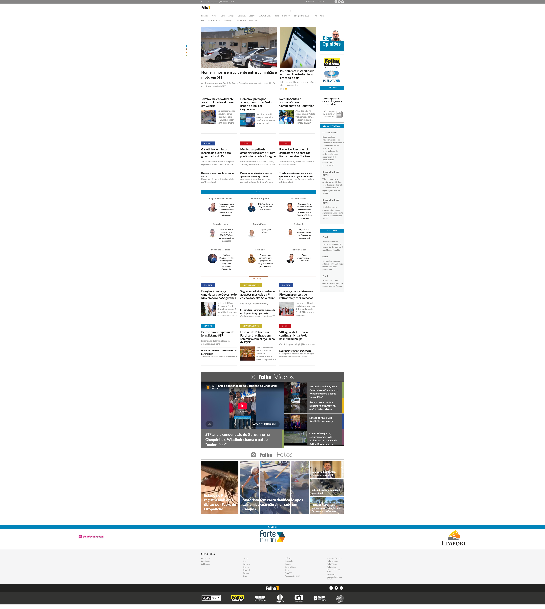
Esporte (252, 16)
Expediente (205, 561)
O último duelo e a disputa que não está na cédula (265, 207)
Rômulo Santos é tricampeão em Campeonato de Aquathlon (296, 102)
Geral (223, 16)
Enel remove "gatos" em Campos (295, 350)
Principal (204, 16)
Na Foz (245, 558)
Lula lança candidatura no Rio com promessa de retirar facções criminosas (296, 294)
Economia (242, 16)
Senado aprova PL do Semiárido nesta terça (321, 419)
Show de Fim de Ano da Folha (247, 21)
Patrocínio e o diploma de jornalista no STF (217, 333)
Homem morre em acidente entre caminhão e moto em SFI (239, 74)
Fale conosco (309, 2)
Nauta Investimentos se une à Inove (304, 258)
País (244, 561)
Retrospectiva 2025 (301, 16)
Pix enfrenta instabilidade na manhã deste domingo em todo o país (297, 74)
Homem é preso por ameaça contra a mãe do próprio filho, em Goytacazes (256, 104)
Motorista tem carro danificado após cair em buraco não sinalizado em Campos (272, 504)
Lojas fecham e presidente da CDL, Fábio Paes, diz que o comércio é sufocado (226, 235)
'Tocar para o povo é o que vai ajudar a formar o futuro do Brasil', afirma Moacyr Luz (226, 209)
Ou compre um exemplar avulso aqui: (328, 114)
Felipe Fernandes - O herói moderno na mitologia (218, 352)
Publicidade (205, 564)
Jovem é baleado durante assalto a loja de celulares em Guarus (217, 102)
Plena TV (286, 16)
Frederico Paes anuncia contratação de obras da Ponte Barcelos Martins (295, 153)
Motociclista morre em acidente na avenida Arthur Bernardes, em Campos (326, 507)
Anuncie (320, 2)
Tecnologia (228, 21)
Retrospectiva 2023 (334, 558)
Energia (246, 567)
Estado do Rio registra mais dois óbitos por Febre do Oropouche (220, 502)
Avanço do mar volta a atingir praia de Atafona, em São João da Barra (322, 406)
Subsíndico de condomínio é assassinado (326, 491)
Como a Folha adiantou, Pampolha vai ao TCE (324, 473)
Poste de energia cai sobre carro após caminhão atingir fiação (256, 174)
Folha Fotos (331, 567)
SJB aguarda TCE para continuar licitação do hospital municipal (293, 335)
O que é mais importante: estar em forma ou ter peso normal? (304, 233)
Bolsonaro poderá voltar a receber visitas (218, 174)
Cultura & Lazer (265, 16)
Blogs (277, 16)
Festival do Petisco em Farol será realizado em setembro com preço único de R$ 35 (257, 337)
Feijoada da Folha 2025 (210, 21)
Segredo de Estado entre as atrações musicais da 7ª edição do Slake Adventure (257, 294)
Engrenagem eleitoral (265, 230)
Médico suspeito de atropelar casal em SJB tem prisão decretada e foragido (258, 153)
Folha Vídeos (332, 564)
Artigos (231, 16)
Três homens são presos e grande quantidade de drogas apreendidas (296, 174)
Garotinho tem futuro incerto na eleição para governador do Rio (216, 153)
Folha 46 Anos (318, 16)
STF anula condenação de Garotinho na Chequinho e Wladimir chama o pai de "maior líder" (323, 391)
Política (214, 16)
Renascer (246, 564)
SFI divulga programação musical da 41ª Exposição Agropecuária (257, 311)
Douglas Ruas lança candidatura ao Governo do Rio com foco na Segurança (219, 294)
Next (290, 11)
